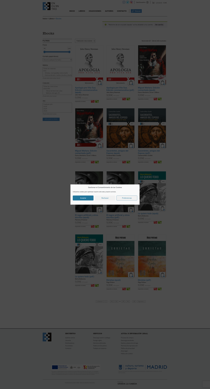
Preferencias (127, 198)
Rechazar (105, 198)
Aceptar (83, 198)
